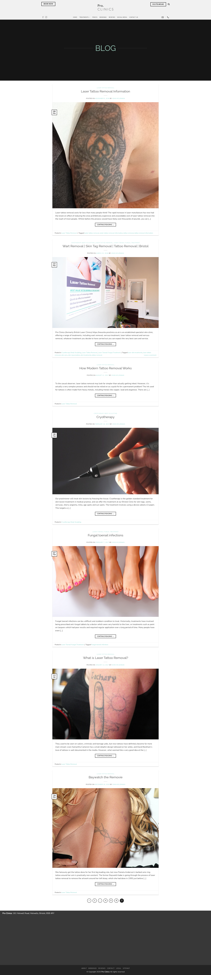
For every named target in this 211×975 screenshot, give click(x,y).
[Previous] (89, 901)
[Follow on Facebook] (43, 17)
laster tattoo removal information (111, 233)
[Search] (169, 4)
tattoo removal (128, 233)
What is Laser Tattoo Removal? (105, 658)
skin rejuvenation (74, 355)
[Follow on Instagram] (46, 17)
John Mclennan (118, 98)
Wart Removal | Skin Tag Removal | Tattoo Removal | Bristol (105, 246)
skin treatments (86, 355)
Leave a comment (150, 355)
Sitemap (126, 968)
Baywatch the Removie (105, 777)
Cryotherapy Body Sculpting (83, 243)
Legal (118, 968)
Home (75, 17)
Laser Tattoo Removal (105, 88)
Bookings (103, 17)
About (84, 968)
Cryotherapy (105, 417)
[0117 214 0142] (168, 17)
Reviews (112, 17)
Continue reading (105, 225)
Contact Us (133, 17)
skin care (64, 355)
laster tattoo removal (91, 233)
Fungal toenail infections (105, 535)
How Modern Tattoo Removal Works (105, 368)
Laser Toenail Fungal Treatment (127, 243)
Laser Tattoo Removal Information (105, 91)
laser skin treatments (135, 352)
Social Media (122, 17)
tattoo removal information (143, 233)
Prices (94, 17)
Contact (110, 968)
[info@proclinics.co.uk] (163, 17)
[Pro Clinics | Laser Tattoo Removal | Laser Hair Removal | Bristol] (105, 7)
